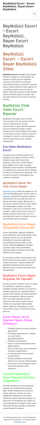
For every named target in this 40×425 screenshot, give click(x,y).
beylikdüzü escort (20, 422)
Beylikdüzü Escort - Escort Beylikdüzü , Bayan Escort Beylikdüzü (19, 6)
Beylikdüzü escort (10, 191)
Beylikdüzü (7, 196)
